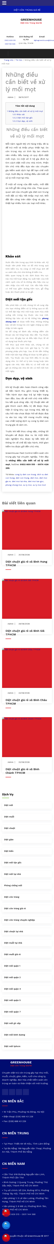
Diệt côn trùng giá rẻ (15, 908)
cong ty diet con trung (25, 474)
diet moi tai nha (19, 481)
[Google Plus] (19, 1092)
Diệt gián (8, 839)
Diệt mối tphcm (12, 1046)
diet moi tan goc (36, 481)
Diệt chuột (9, 828)
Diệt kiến (8, 851)
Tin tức (19, 60)
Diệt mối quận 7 (12, 1012)
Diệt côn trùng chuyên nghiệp (19, 920)
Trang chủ (8, 60)
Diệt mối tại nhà (12, 874)
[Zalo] (6, 1225)
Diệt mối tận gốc (23, 118)
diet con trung (22, 478)
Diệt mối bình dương (14, 1035)
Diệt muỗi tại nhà (13, 943)
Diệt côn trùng (11, 897)
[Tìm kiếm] (5, 53)
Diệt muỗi (9, 816)
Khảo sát (19, 114)
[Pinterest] (26, 1092)
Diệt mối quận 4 (12, 989)
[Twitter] (5, 1092)
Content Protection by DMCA (27, 1239)
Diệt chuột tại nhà (13, 931)
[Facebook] (12, 1092)
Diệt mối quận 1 (12, 966)
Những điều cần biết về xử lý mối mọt (25, 111)
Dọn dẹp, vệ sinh (23, 121)
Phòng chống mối (13, 885)
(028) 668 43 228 (24, 1116)
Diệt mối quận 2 (12, 977)
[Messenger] (6, 1212)
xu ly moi (27, 485)
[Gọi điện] (6, 1237)
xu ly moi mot (39, 485)
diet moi (34, 478)
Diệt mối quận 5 (12, 1000)
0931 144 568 (10, 44)
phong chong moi (14, 485)
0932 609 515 (10, 40)
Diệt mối (8, 805)
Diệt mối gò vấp (12, 1023)
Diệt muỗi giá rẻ (12, 954)
